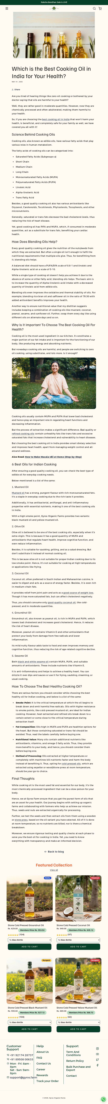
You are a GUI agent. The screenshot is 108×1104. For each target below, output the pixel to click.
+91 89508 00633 (21, 1059)
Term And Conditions (73, 1053)
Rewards (42, 1075)
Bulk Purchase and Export (78, 1068)
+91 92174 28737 (21, 1055)
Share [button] (17, 89)
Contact (71, 1075)
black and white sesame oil (33, 661)
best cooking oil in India (56, 119)
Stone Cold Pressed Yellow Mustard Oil (77, 1008)
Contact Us (43, 1063)
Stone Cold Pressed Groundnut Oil (26, 925)
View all (54, 870)
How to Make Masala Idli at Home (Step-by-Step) (53, 457)
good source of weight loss (78, 592)
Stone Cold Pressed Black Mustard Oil (27, 1008)
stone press (21, 820)
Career (40, 1069)
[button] (7, 8)
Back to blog (56, 851)
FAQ (39, 1057)
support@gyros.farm (23, 1077)
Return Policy (75, 1060)
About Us (42, 1051)
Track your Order (47, 1081)
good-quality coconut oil (62, 602)
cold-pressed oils (71, 763)
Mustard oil (18, 493)
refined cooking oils (23, 433)
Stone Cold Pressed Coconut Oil (73, 925)
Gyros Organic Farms (57, 1098)
